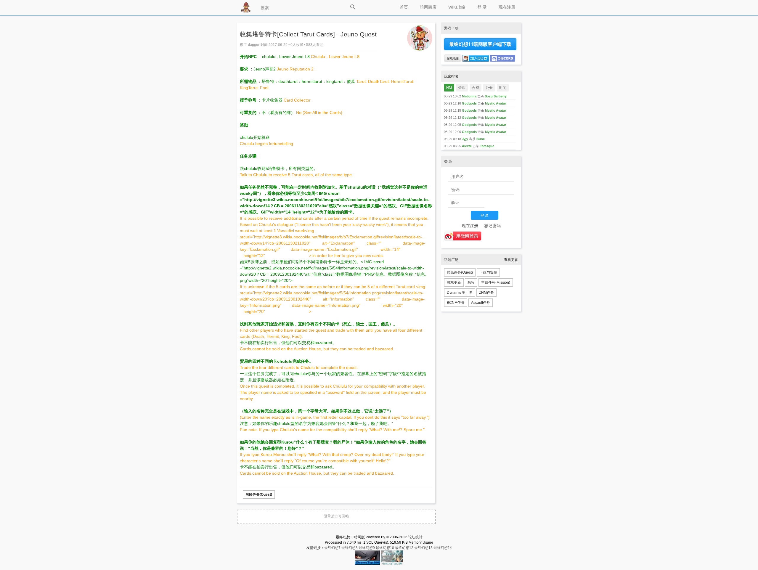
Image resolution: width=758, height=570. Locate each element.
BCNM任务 (456, 303)
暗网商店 (428, 7)
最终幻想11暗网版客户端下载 (480, 44)
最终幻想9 (367, 548)
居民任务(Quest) (258, 494)
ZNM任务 (486, 292)
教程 (471, 282)
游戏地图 (453, 58)
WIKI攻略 (456, 7)
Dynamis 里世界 (460, 292)
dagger (254, 45)
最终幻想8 (349, 548)
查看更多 (511, 260)
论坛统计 (415, 537)
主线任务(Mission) (495, 282)
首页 (404, 7)
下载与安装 (488, 272)
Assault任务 (480, 303)
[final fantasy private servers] (379, 566)
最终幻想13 (423, 548)
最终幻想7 (332, 548)
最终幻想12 (404, 548)
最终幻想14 (442, 548)
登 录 (482, 7)
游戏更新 (454, 282)
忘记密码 (492, 225)
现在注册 (507, 7)
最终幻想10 (385, 548)
